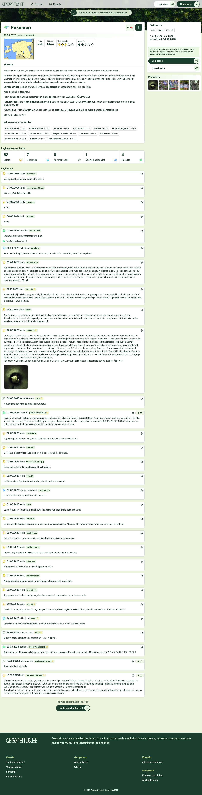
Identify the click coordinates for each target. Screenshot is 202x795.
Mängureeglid (13, 766)
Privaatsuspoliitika (152, 775)
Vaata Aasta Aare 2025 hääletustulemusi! (103, 12)
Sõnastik (10, 771)
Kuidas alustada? (15, 762)
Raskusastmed (14, 776)
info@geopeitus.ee (152, 762)
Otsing (77, 766)
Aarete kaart (81, 762)
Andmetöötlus (150, 780)
